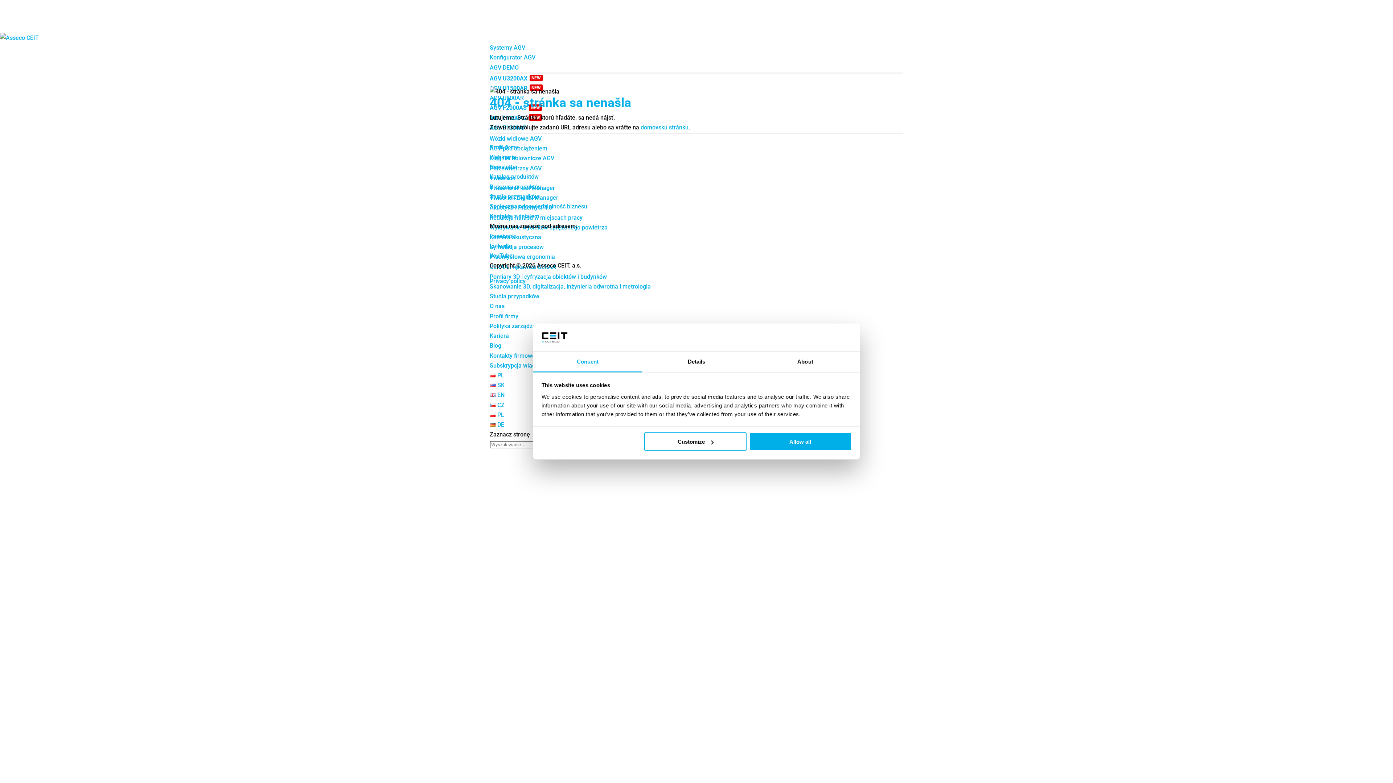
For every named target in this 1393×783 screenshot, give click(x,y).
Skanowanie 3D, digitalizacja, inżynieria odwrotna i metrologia (570, 286)
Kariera (499, 335)
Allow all (800, 442)
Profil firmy (504, 316)
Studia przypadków (514, 296)
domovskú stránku (665, 127)
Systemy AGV (507, 47)
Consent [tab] (588, 361)
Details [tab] (697, 361)
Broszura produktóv (515, 186)
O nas (497, 306)
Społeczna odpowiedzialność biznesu (538, 206)
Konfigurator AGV (512, 57)
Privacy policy (508, 281)
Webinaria (503, 157)
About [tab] (805, 361)
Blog (495, 345)
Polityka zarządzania (517, 326)
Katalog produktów (514, 176)
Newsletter (504, 166)
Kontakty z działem (514, 216)
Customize (691, 442)
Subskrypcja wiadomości (522, 365)
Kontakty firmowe (512, 355)
